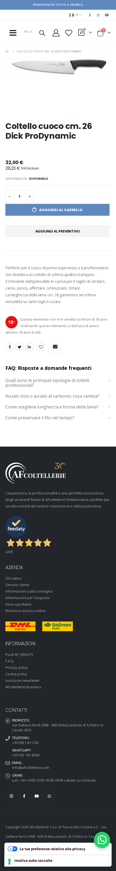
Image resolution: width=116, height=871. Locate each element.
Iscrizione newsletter (22, 680)
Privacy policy (16, 667)
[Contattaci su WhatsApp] (102, 840)
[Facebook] (89, 15)
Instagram (11, 796)
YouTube (36, 796)
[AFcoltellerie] (28, 31)
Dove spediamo (18, 604)
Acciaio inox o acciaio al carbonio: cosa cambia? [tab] (52, 396)
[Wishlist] (68, 32)
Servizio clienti (17, 584)
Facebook (9, 347)
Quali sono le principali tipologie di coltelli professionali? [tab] (47, 383)
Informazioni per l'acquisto (27, 597)
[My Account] (56, 32)
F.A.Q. (9, 661)
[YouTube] (106, 15)
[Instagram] (98, 15)
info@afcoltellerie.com (30, 767)
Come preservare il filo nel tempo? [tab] (40, 417)
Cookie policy (16, 673)
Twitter (19, 347)
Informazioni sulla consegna (28, 591)
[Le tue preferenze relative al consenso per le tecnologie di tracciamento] (9, 861)
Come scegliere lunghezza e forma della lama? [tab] (52, 407)
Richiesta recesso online (25, 610)
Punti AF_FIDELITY (19, 654)
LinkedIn (29, 347)
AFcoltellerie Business (23, 686)
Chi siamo (13, 578)
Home (7, 51)
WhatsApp (49, 796)
